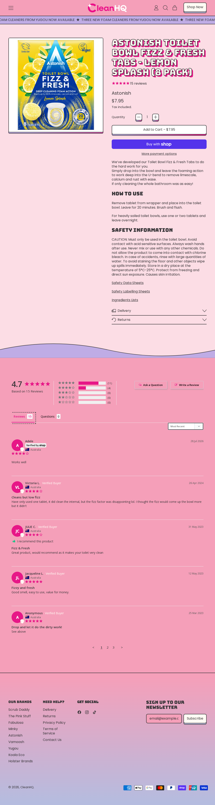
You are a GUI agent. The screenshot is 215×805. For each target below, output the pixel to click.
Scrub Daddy (19, 709)
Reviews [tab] (19, 416)
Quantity (118, 117)
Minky (13, 728)
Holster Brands (20, 761)
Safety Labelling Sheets (131, 291)
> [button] (122, 647)
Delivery (49, 709)
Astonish (121, 93)
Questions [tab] (48, 416)
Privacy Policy (54, 722)
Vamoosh (16, 741)
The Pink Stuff (19, 716)
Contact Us (52, 739)
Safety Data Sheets (128, 282)
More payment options (159, 154)
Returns (49, 716)
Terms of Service (50, 731)
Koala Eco (16, 754)
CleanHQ (27, 787)
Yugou (13, 748)
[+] (155, 117)
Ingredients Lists (125, 300)
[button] (165, 7)
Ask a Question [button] (153, 385)
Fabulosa (15, 722)
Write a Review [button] (189, 385)
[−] (138, 117)
